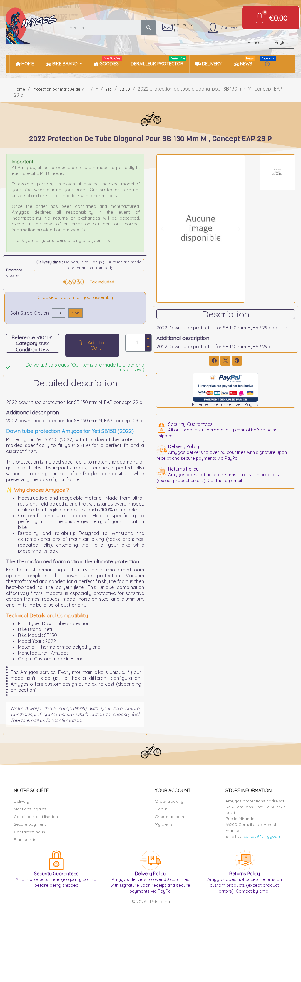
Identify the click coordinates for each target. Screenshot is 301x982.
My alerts (164, 824)
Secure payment (30, 824)
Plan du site (25, 839)
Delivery (21, 801)
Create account (170, 816)
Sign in (161, 809)
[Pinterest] (237, 361)
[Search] (148, 27)
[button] (92, 345)
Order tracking (169, 801)
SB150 (44, 343)
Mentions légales (30, 809)
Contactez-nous (29, 831)
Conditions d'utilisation (36, 816)
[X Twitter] (225, 361)
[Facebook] (214, 361)
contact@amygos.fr (262, 836)
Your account (172, 790)
